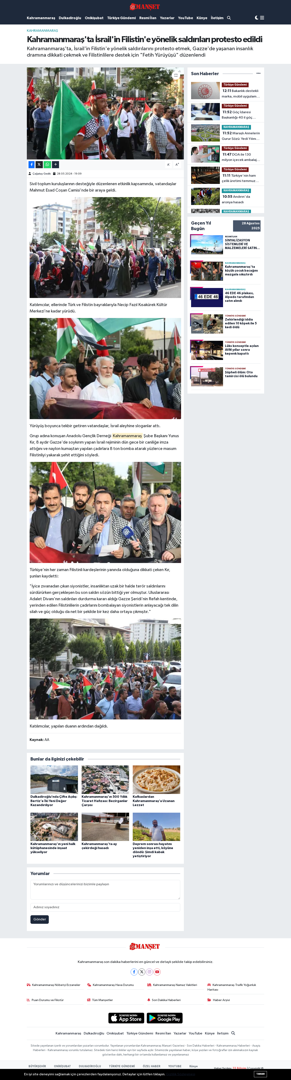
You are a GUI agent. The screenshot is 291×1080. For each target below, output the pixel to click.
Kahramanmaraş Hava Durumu (113, 985)
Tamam (260, 1074)
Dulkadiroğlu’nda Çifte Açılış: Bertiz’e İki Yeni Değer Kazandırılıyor (53, 800)
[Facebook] (134, 971)
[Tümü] (258, 74)
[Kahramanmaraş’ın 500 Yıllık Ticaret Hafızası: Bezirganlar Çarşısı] (105, 779)
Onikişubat (94, 18)
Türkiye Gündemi (121, 18)
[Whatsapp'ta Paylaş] (47, 164)
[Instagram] (149, 971)
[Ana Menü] (262, 18)
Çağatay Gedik (42, 173)
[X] (141, 971)
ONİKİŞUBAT (62, 1066)
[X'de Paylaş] (39, 164)
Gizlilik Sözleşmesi (180, 1074)
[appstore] (126, 1018)
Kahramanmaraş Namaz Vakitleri (175, 985)
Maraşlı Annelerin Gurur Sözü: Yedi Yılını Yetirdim (241, 136)
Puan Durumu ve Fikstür (48, 1000)
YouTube (185, 18)
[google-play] (165, 1018)
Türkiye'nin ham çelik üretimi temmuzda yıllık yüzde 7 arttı (241, 179)
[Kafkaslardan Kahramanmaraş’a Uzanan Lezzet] (156, 779)
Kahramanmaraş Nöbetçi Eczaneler (56, 985)
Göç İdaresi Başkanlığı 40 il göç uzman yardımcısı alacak (241, 115)
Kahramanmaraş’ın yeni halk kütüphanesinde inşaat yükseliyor (52, 848)
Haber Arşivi (221, 1000)
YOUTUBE (175, 1066)
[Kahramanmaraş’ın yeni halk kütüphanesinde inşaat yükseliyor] (54, 826)
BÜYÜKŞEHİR (37, 1066)
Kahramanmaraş (41, 18)
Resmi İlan (147, 18)
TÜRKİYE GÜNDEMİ (122, 1066)
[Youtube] (157, 971)
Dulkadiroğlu (70, 18)
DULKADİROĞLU (90, 1066)
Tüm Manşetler (102, 1000)
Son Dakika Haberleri (166, 1000)
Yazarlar (167, 18)
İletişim (217, 18)
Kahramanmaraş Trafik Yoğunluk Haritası (231, 987)
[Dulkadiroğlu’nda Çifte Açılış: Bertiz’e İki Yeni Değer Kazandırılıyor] (54, 779)
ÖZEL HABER (151, 1066)
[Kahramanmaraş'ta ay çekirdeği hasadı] (105, 826)
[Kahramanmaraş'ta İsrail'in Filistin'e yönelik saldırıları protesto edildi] (105, 113)
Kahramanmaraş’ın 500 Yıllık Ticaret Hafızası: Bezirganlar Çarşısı (105, 800)
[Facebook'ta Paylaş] (32, 164)
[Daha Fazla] (55, 164)
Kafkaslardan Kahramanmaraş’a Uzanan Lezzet (153, 800)
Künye (202, 18)
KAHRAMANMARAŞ (42, 31)
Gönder (39, 919)
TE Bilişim (239, 1068)
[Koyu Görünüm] (256, 18)
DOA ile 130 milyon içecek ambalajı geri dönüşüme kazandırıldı (240, 158)
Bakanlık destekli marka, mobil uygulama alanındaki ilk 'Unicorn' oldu (240, 94)
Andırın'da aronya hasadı (236, 199)
